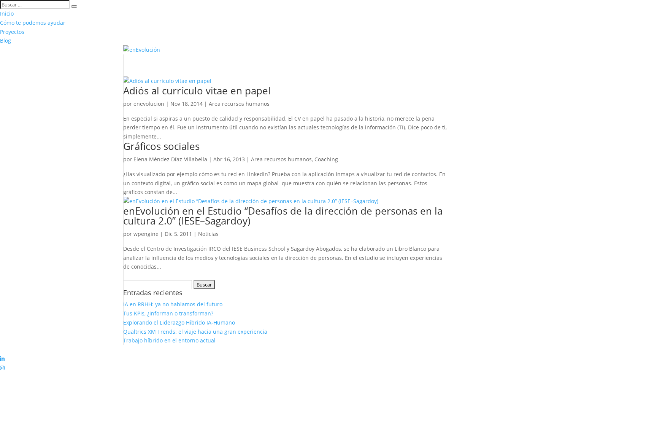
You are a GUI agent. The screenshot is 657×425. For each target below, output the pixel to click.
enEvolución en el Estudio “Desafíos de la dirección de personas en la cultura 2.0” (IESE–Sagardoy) (283, 216)
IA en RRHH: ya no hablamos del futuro (172, 304)
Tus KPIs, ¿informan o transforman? (168, 313)
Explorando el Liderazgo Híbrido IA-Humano (179, 322)
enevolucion (148, 103)
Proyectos (12, 31)
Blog (5, 40)
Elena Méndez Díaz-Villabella (170, 159)
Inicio (7, 13)
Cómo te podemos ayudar (32, 22)
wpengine (146, 233)
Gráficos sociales (161, 146)
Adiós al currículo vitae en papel (197, 90)
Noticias (208, 233)
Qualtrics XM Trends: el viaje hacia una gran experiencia (195, 331)
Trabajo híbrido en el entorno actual (169, 340)
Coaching (326, 159)
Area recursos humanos (239, 103)
